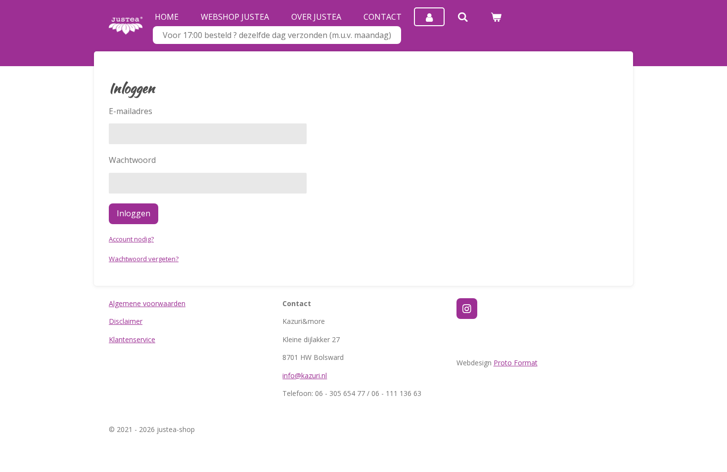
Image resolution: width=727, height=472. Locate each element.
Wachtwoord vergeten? (144, 258)
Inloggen (133, 213)
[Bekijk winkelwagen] (496, 16)
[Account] (429, 16)
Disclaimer (125, 321)
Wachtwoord (132, 160)
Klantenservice (132, 339)
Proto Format (516, 362)
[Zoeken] (462, 16)
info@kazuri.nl (304, 375)
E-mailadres (130, 111)
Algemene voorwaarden (147, 303)
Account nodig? (131, 239)
